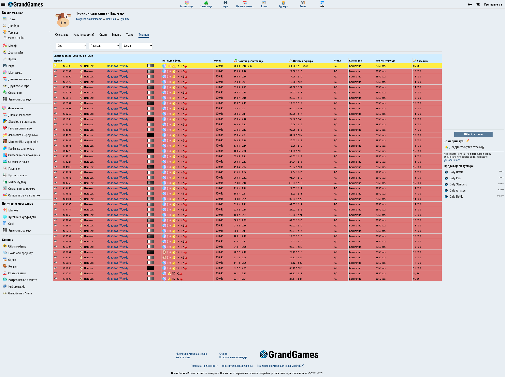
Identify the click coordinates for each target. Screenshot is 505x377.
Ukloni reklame (17, 246)
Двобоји (13, 26)
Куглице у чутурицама (22, 217)
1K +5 (180, 252)
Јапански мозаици (19, 99)
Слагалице (15, 93)
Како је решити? (83, 34)
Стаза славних (17, 273)
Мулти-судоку (17, 182)
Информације (16, 287)
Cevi (11, 224)
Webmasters (183, 357)
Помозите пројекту (20, 253)
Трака (12, 19)
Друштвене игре (18, 86)
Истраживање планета (22, 280)
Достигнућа (15, 52)
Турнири (13, 32)
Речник (12, 266)
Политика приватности (204, 366)
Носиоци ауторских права (191, 354)
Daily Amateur (458, 190)
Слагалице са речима (22, 189)
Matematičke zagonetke (23, 142)
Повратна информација (233, 357)
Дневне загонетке (19, 79)
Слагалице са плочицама (24, 155)
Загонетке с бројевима (23, 135)
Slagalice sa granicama (22, 122)
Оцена (12, 260)
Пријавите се (493, 4)
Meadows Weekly (117, 66)
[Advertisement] (247, 313)
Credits (223, 354)
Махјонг (13, 210)
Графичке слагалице (21, 148)
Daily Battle (456, 172)
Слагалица (61, 34)
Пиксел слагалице (20, 128)
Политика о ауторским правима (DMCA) (280, 366)
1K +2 (180, 66)
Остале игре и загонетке (24, 195)
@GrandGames (452, 160)
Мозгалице (15, 72)
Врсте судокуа (17, 175)
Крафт (12, 59)
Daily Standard (458, 184)
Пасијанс (14, 168)
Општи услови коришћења (237, 366)
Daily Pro (455, 178)
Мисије (12, 46)
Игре (11, 66)
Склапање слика (18, 162)
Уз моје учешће (14, 38)
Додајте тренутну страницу (466, 147)
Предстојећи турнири (458, 166)
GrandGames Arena (20, 293)
